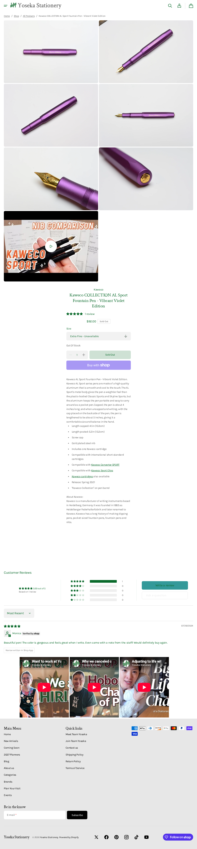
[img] (12, 626)
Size (68, 328)
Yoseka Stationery (49, 837)
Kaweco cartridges (82, 476)
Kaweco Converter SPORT (105, 464)
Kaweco (98, 289)
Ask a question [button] (156, 595)
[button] (5, 6)
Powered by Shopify (69, 837)
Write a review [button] (164, 585)
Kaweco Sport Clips (102, 470)
